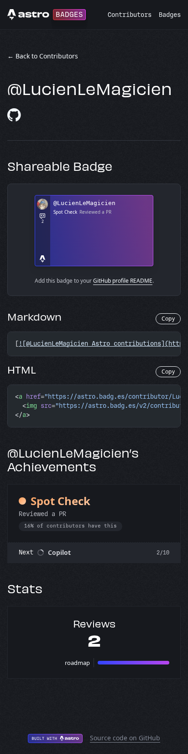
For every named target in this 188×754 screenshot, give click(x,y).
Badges (170, 15)
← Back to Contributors (42, 56)
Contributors (129, 15)
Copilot (59, 552)
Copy (168, 318)
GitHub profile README (122, 281)
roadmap (77, 663)
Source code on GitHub (125, 737)
